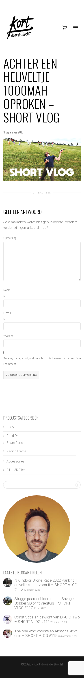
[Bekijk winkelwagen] (64, 27)
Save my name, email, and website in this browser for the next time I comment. (42, 361)
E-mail (7, 313)
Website (8, 335)
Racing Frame (16, 451)
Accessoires (15, 461)
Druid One (13, 436)
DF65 (10, 427)
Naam (7, 290)
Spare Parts (14, 443)
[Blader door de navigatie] (76, 27)
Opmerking (10, 238)
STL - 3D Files (15, 470)
